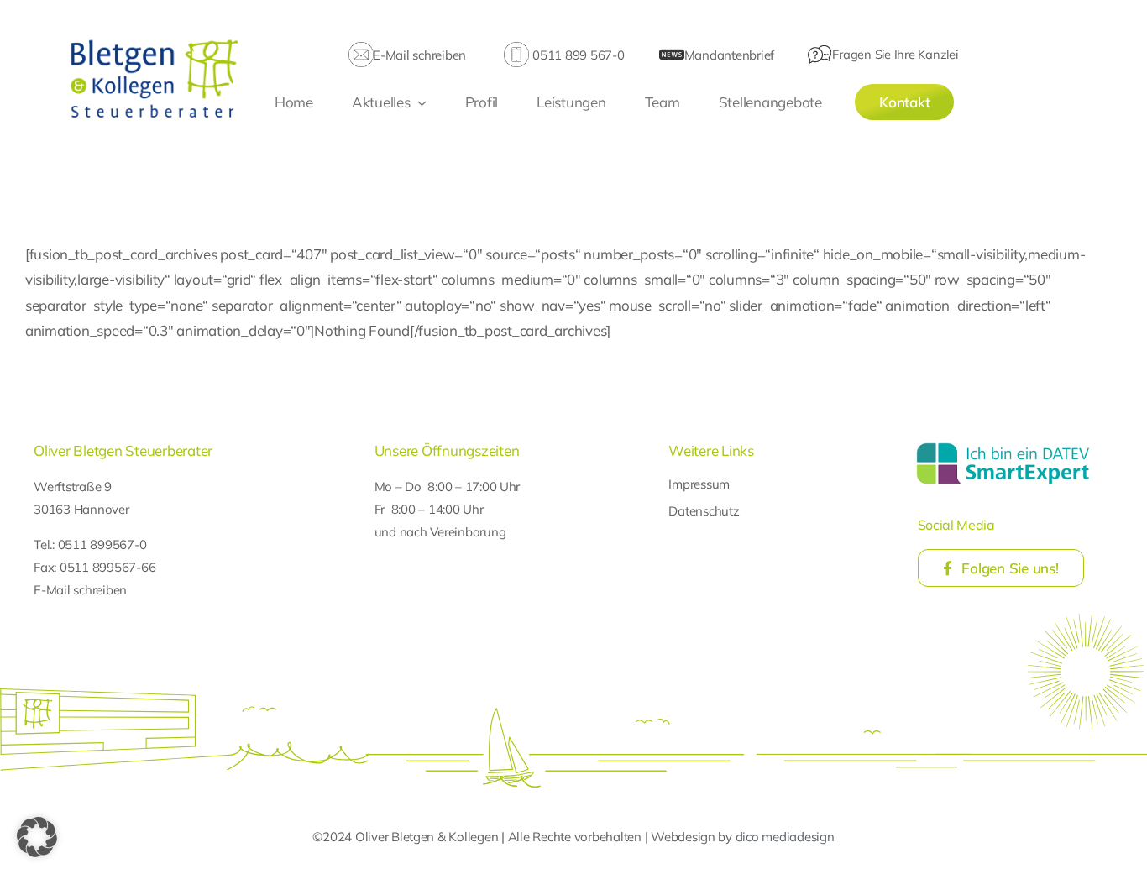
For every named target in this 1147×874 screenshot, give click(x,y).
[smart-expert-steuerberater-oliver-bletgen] (1003, 445)
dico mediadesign (785, 837)
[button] (37, 837)
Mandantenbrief (729, 55)
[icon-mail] (361, 49)
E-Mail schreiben (419, 55)
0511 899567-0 (102, 544)
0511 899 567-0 (578, 55)
